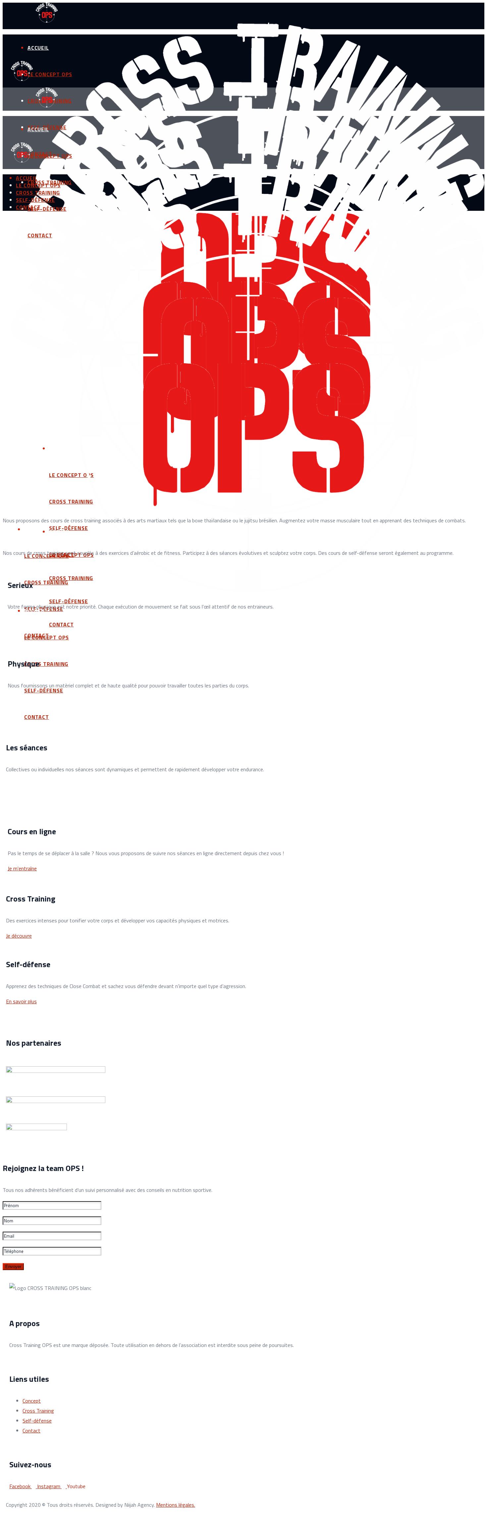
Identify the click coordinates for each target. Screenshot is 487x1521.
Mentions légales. (175, 1505)
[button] (22, 868)
